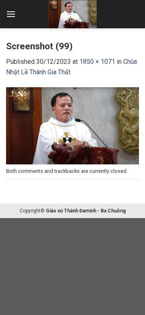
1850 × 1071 (97, 61)
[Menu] (11, 14)
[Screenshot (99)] (72, 125)
